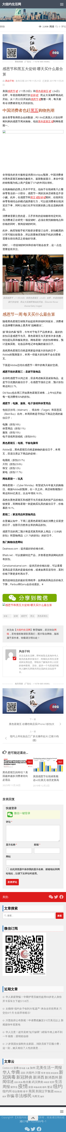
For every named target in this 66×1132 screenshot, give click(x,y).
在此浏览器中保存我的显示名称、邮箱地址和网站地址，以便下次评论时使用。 (33, 871)
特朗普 (46, 1082)
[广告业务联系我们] (33, 712)
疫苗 (30, 1087)
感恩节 (11, 91)
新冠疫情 (54, 1073)
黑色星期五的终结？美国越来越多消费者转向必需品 (15, 776)
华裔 (15, 1072)
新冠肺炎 (24, 1077)
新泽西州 (51, 1077)
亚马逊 (22, 1068)
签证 (50, 1087)
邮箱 (37, 844)
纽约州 (7, 1091)
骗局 (42, 1096)
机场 (20, 1082)
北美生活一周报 (49, 1067)
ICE (11, 1068)
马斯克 (36, 1096)
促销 (33, 95)
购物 (2, 26)
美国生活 (58, 1092)
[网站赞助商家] (33, 58)
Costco (6, 1067)
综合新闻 (17, 1091)
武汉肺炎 (37, 1082)
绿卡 (25, 1091)
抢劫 (48, 1073)
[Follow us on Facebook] (61, 897)
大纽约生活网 (11, 4)
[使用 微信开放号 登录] (10, 814)
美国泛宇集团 (44, 1091)
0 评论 (62, 26)
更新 (16, 1082)
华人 (7, 1072)
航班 (4, 1096)
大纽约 (30, 1072)
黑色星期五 (42, 91)
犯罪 (52, 1082)
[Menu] (62, 4)
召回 (22, 1073)
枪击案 (27, 1082)
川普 (38, 1072)
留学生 (14, 1087)
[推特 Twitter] (56, 897)
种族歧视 (38, 1087)
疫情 (23, 1086)
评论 (9, 821)
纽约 (58, 1086)
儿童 (27, 1068)
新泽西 (38, 1077)
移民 (44, 1087)
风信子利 (9, 81)
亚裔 (16, 1067)
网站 (8, 856)
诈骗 (10, 1096)
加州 (32, 1067)
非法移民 (23, 1095)
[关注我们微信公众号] (51, 897)
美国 (31, 1091)
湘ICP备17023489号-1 (33, 1121)
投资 (43, 1073)
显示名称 (11, 844)
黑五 (34, 110)
